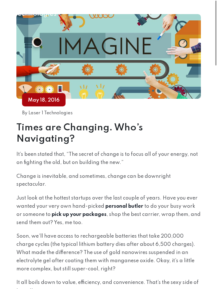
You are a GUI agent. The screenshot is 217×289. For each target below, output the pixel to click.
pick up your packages (79, 214)
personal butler (124, 206)
